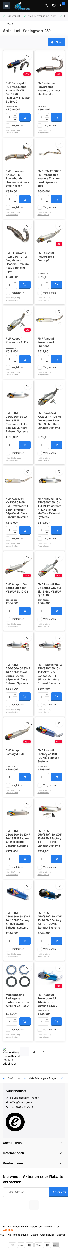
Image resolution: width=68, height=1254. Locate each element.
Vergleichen (18, 125)
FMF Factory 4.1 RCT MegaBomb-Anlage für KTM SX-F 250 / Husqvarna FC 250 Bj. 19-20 (18, 92)
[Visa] (38, 1245)
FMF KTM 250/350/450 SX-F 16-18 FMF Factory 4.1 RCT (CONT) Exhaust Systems (18, 838)
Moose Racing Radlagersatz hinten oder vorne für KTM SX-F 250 (17, 1000)
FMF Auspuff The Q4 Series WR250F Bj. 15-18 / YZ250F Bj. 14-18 (50, 590)
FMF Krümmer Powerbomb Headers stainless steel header (49, 89)
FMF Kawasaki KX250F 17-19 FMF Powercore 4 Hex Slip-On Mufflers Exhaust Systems (50, 420)
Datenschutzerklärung (42, 1234)
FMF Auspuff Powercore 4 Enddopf (46, 256)
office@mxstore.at (21, 1102)
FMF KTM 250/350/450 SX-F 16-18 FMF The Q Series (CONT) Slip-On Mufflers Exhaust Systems (18, 674)
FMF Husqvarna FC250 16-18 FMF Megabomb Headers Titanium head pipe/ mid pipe (17, 262)
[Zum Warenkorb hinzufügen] (25, 117)
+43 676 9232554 (21, 1107)
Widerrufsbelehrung (17, 1234)
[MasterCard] (30, 1245)
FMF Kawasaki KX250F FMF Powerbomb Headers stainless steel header (17, 178)
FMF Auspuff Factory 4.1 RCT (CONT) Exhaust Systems (48, 756)
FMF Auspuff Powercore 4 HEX (17, 340)
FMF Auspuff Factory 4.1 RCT (16, 752)
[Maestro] (47, 1245)
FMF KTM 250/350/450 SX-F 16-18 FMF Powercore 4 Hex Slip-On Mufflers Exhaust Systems (18, 422)
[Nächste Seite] (43, 1051)
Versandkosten (12, 133)
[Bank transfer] (12, 1245)
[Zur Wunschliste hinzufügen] (28, 56)
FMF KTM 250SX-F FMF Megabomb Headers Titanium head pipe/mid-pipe (49, 178)
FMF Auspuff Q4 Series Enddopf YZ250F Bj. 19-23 (17, 588)
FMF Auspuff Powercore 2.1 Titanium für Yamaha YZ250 (47, 1000)
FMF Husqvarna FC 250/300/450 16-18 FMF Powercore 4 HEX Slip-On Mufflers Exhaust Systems (50, 508)
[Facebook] (34, 1205)
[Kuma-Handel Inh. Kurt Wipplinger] (22, 5)
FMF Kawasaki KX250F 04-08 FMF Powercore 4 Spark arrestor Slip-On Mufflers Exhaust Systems (17, 508)
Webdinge (8, 1229)
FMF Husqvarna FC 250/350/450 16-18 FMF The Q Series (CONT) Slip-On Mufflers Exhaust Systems (50, 674)
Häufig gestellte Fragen (24, 1097)
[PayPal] (21, 1245)
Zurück (11, 24)
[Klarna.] (56, 1245)
